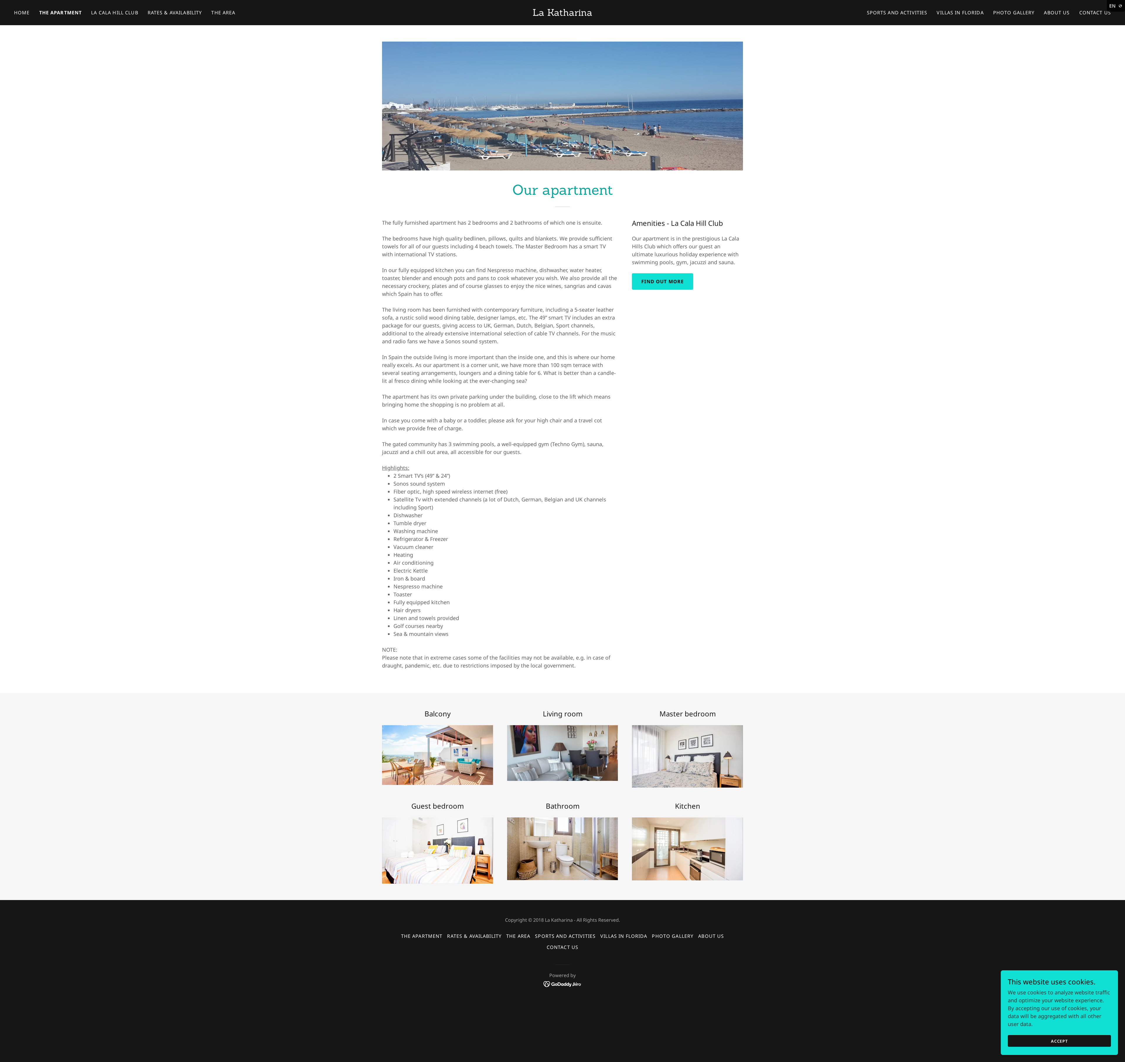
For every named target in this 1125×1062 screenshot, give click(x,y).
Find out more (662, 281)
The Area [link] (223, 12)
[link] (562, 13)
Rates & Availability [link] (175, 12)
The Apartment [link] (60, 12)
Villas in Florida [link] (960, 12)
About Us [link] (1057, 12)
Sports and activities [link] (897, 12)
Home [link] (22, 12)
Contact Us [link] (1095, 12)
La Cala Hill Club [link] (114, 12)
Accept (1059, 1041)
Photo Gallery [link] (1014, 12)
